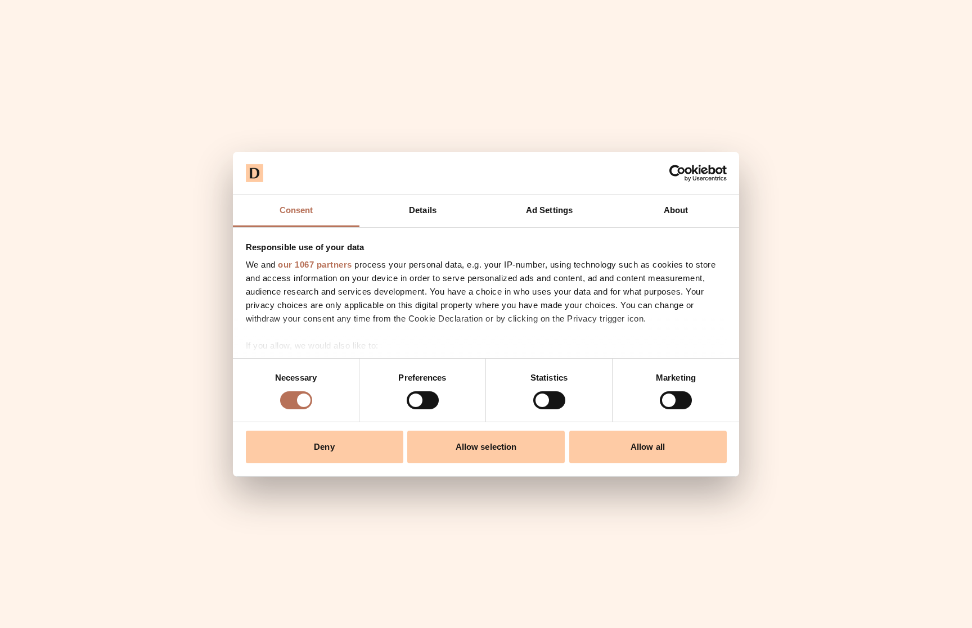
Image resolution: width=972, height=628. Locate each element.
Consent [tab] (296, 210)
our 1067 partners (315, 264)
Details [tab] (422, 210)
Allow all (648, 446)
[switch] (423, 400)
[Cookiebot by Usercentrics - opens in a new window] (677, 173)
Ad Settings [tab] (549, 210)
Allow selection (486, 446)
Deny (324, 446)
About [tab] (676, 210)
